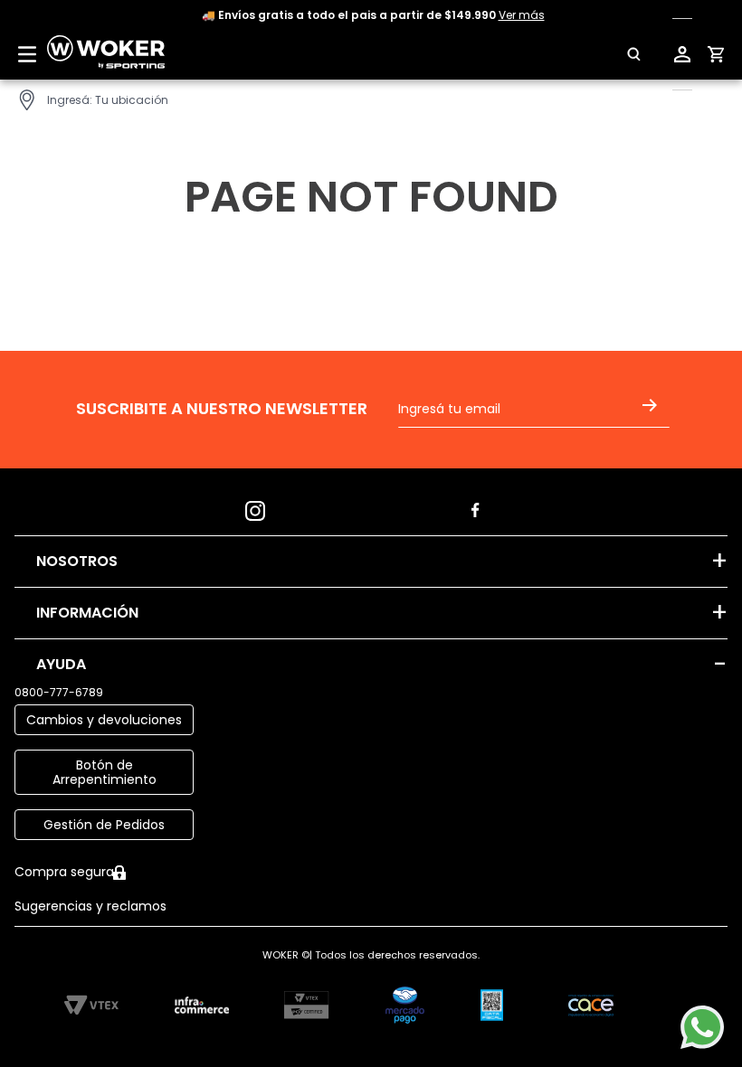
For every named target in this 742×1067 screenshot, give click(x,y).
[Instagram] (260, 505)
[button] (623, 54)
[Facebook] (481, 505)
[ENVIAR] (653, 417)
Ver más (522, 15)
